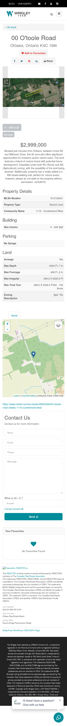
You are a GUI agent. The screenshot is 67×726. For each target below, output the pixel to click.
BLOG (12, 3)
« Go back (10, 27)
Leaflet (16, 395)
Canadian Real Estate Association (31, 576)
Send (32, 516)
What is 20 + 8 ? (13, 498)
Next (61, 92)
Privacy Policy (43, 695)
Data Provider (8, 613)
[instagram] (57, 3)
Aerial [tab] (14, 315)
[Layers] (58, 325)
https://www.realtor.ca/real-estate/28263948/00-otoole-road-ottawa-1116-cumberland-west (32, 405)
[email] (39, 3)
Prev (5, 92)
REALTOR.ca (12, 573)
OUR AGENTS (24, 3)
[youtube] (51, 3)
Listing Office (8, 620)
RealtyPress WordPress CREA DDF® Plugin (21, 630)
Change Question (12, 508)
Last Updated (8, 606)
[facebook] (45, 3)
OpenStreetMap (29, 395)
